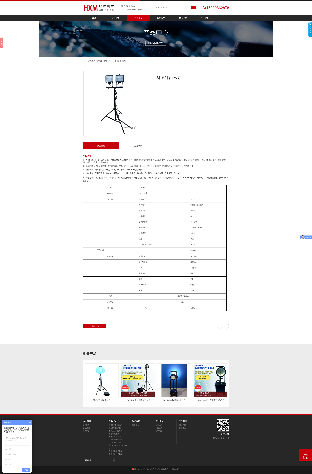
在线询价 (138, 145)
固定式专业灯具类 (115, 454)
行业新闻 (159, 428)
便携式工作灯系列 (104, 61)
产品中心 (138, 17)
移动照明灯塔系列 (115, 425)
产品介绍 (101, 145)
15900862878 (220, 437)
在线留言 (182, 428)
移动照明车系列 (115, 428)
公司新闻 (159, 425)
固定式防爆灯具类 (115, 451)
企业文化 (86, 428)
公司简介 (86, 425)
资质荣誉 (86, 431)
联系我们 (205, 17)
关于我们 (116, 17)
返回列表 (95, 326)
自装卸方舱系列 (115, 436)
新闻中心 (183, 17)
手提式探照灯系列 (115, 439)
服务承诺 (135, 425)
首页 (94, 17)
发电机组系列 (114, 434)
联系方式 (182, 425)
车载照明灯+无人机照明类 (118, 446)
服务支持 (161, 17)
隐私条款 (164, 469)
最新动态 (159, 431)
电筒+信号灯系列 (115, 442)
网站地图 (175, 469)
